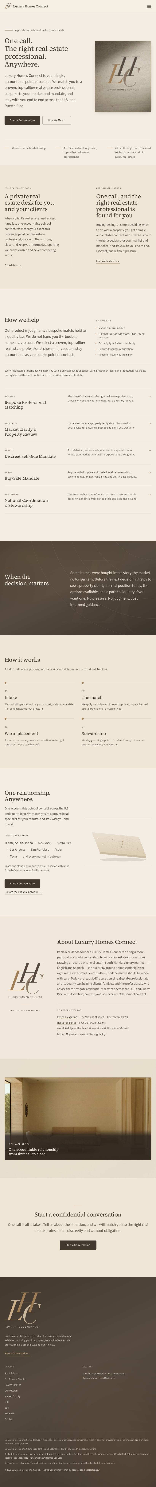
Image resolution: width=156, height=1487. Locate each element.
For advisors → (13, 265)
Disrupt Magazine (67, 1034)
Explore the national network (23, 892)
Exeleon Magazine (67, 1017)
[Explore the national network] (117, 842)
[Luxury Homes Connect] (23, 1310)
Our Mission (11, 1391)
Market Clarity (12, 1396)
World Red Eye (65, 1028)
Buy (7, 1408)
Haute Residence (66, 1023)
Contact (9, 1419)
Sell (7, 1402)
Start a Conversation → (18, 1353)
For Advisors (12, 1373)
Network (9, 1414)
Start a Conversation (22, 120)
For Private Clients (15, 1379)
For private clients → (108, 261)
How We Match (56, 120)
